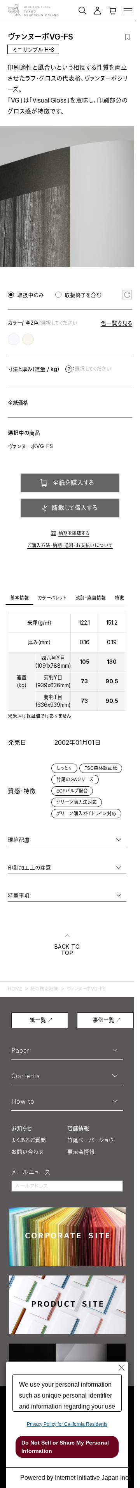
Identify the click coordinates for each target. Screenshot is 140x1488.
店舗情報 (78, 1128)
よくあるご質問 (28, 1140)
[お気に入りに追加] (127, 37)
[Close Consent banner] (122, 1368)
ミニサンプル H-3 (33, 49)
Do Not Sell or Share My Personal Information (65, 1446)
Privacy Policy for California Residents (67, 1424)
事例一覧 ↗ (107, 1019)
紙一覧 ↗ (41, 1019)
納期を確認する (73, 533)
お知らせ (21, 1128)
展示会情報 (80, 1151)
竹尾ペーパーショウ (90, 1140)
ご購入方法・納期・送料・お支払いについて (70, 545)
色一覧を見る (116, 323)
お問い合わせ (27, 1151)
